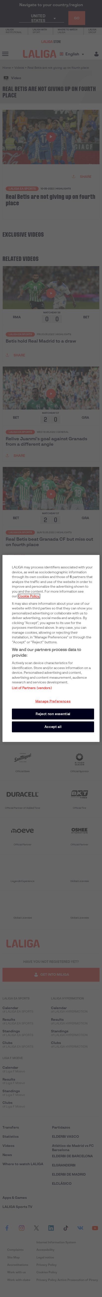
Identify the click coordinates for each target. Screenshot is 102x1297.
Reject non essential (53, 714)
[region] (50, 648)
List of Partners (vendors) (32, 688)
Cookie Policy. (29, 596)
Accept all (53, 727)
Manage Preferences (53, 701)
